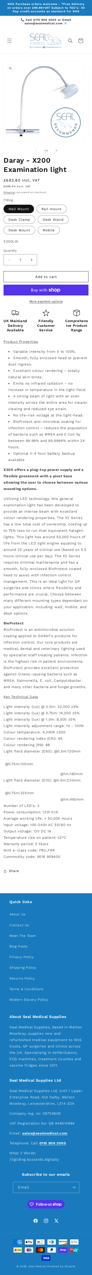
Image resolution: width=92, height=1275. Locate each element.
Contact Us (19, 925)
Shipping (9, 192)
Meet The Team (22, 936)
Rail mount (52, 209)
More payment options (46, 301)
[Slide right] (56, 150)
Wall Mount (18, 209)
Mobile (49, 230)
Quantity (10, 250)
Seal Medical (37, 1266)
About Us (17, 914)
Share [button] (14, 871)
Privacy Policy (21, 957)
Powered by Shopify (61, 1266)
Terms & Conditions (26, 989)
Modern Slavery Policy (28, 999)
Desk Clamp (19, 219)
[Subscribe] (74, 1187)
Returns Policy (22, 978)
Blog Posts (18, 946)
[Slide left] (35, 150)
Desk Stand (53, 219)
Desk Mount (19, 230)
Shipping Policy (22, 967)
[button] (9, 41)
